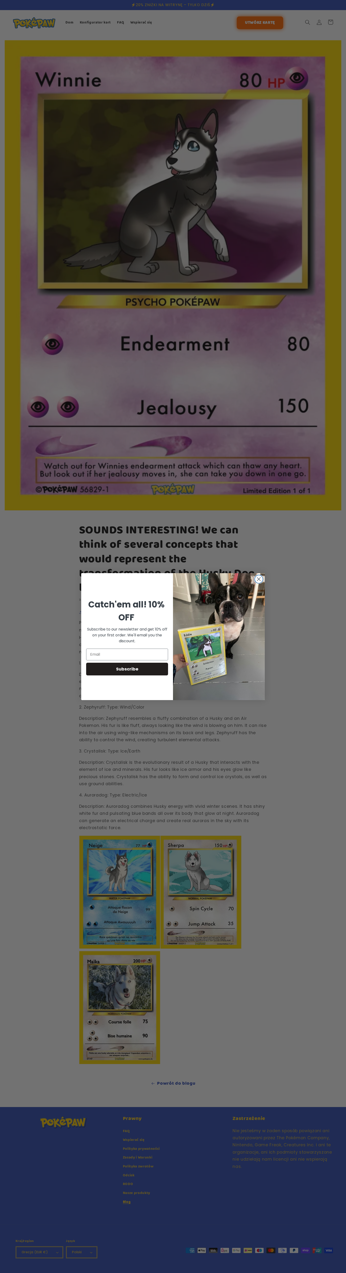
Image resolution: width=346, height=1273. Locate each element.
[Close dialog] (259, 579)
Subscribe (127, 669)
